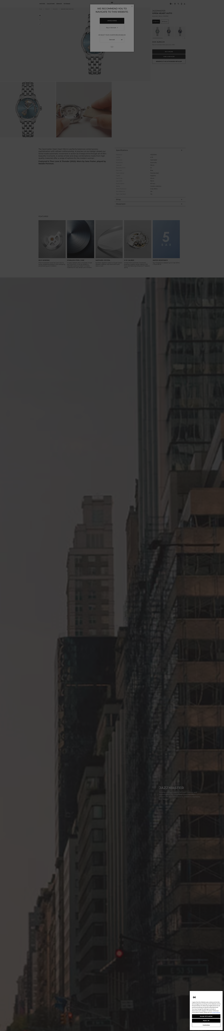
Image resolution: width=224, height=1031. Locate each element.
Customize (206, 1025)
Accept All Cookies (206, 1016)
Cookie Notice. (216, 1012)
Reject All (206, 1020)
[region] (206, 1010)
